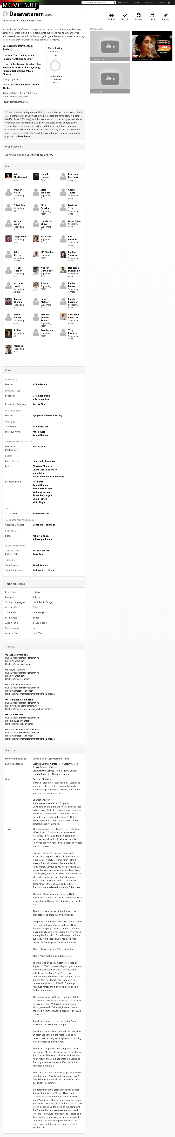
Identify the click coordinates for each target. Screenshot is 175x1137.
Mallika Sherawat (73, 254)
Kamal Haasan (45, 176)
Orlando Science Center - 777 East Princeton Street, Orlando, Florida (55, 765)
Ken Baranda (72, 238)
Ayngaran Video (41, 415)
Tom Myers (47, 330)
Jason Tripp (74, 220)
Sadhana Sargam (42, 491)
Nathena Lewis (18, 285)
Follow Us (149, 2)
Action (14, 84)
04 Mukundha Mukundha (19, 699)
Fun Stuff (11, 750)
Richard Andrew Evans (45, 317)
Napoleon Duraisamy (74, 269)
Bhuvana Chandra (42, 466)
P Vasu (44, 283)
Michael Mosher (18, 269)
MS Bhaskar (47, 252)
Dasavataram (26, 14)
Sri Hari (18, 330)
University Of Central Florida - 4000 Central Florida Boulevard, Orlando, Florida (55, 772)
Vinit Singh (39, 502)
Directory (123, 2)
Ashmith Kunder (41, 535)
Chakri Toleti (71, 191)
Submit (135, 2)
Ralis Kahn (38, 554)
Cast (8, 166)
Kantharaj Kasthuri (22, 58)
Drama (35, 84)
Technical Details (15, 583)
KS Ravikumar (40, 384)
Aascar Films (40, 404)
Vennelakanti (40, 473)
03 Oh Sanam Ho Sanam (18, 684)
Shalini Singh (40, 498)
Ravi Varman (39, 446)
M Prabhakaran (41, 513)
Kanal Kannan (40, 565)
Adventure (25, 84)
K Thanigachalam (42, 539)
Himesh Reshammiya (44, 461)
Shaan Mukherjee (42, 495)
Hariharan (38, 481)
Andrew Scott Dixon (44, 570)
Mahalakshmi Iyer (42, 488)
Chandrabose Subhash (45, 469)
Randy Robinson (73, 300)
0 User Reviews (14, 146)
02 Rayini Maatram (15, 669)
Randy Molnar (45, 300)
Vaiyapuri (19, 345)
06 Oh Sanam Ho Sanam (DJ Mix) (22, 729)
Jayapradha (20, 236)
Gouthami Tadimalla (44, 524)
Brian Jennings (45, 191)
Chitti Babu (20, 205)
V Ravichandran (41, 399)
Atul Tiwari (39, 431)
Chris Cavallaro (46, 207)
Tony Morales (72, 332)
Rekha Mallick (17, 316)
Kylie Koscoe (17, 254)
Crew (8, 370)
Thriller (7, 88)
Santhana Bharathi (73, 316)
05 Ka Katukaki (14, 714)
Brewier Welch (18, 191)
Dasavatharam (55, 758)
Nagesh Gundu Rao (47, 269)
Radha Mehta (72, 285)
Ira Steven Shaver (46, 222)
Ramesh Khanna (18, 300)
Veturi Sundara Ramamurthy (48, 476)
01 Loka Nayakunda (16, 654)
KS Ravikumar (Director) (22, 64)
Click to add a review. (40, 154)
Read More (24, 136)
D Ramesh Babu (41, 395)
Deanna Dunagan (46, 693)
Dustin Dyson (17, 222)
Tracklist (10, 646)
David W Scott (72, 207)
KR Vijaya (46, 236)
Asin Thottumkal (17, 55)
